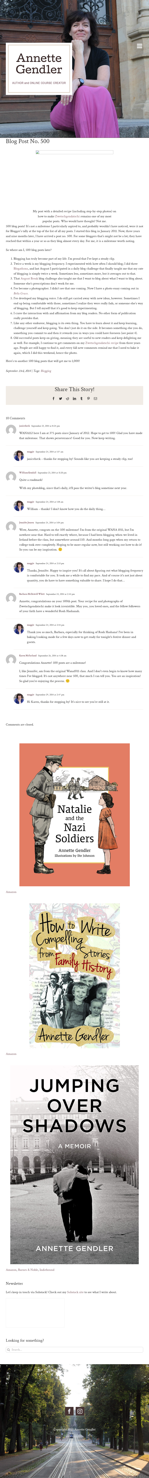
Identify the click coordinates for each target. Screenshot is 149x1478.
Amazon (11, 892)
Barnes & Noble (28, 1270)
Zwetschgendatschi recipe (102, 343)
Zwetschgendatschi (67, 216)
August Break (29, 278)
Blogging (46, 371)
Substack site (75, 1292)
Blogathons (21, 268)
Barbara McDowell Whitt (32, 594)
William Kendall (27, 472)
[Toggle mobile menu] (140, 46)
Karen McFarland (28, 655)
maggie (30, 451)
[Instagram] (80, 1411)
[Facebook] (69, 1411)
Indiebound (47, 1270)
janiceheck (24, 426)
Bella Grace (21, 293)
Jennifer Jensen (26, 522)
